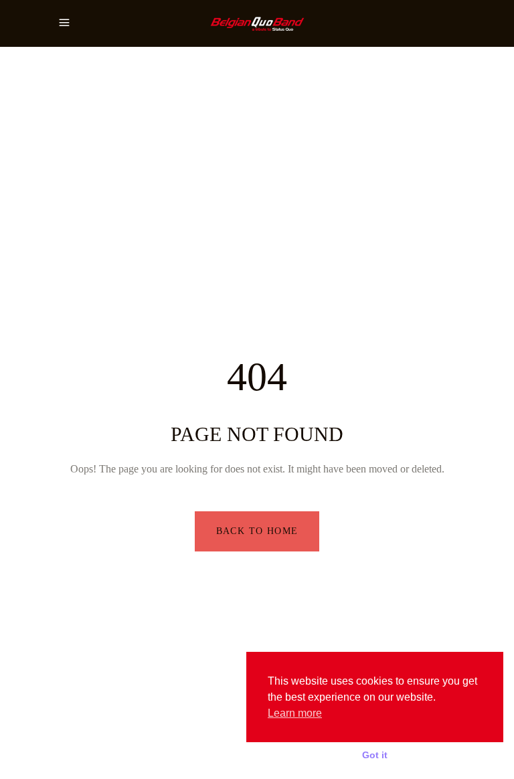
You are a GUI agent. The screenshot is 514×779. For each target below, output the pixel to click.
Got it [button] (375, 755)
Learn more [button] (295, 713)
